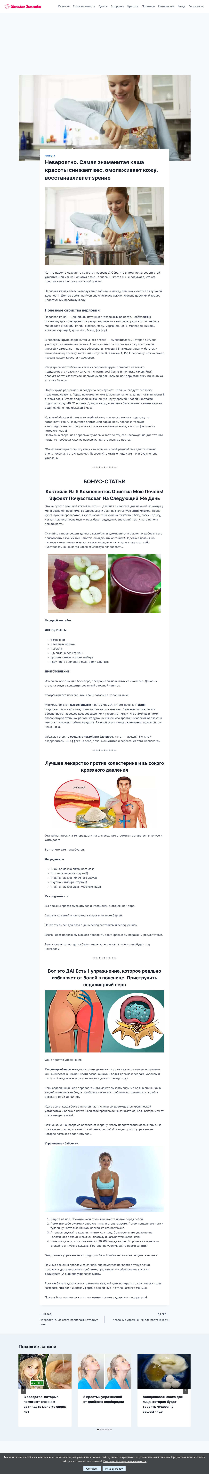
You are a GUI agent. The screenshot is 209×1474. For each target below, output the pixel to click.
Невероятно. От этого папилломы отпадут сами (69, 1319)
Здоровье (117, 6)
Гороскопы (196, 6)
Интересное (166, 6)
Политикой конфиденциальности (124, 1461)
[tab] (98, 1429)
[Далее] (185, 1390)
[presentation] (45, 1371)
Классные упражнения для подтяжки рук (141, 1317)
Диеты (103, 6)
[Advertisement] (104, 37)
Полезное (148, 6)
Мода (181, 6)
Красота (132, 6)
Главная (64, 6)
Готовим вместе (84, 6)
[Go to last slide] (23, 1390)
